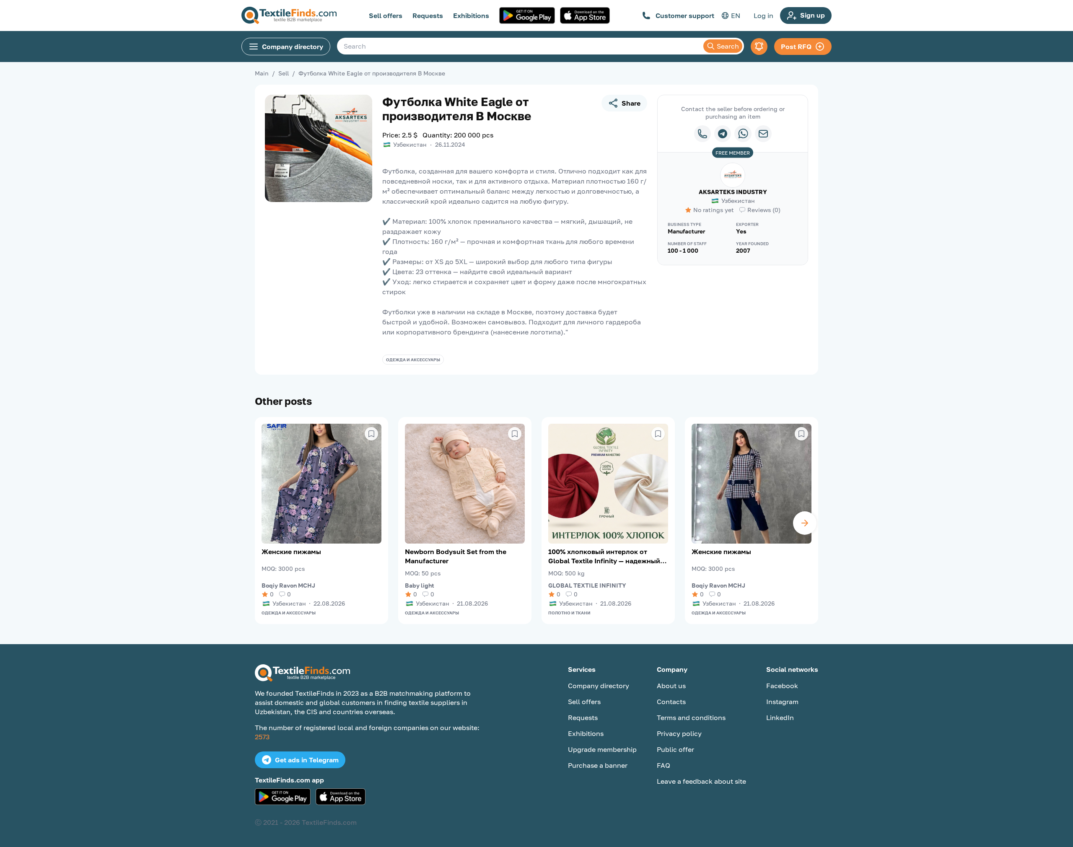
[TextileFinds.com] (289, 15)
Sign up (812, 15)
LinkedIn (780, 717)
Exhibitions (471, 15)
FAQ (663, 765)
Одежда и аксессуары (413, 359)
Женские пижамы (291, 551)
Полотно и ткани (569, 612)
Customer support (685, 15)
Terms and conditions (691, 717)
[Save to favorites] (371, 433)
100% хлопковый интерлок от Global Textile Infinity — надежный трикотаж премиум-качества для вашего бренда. (604, 556)
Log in (763, 15)
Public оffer (675, 749)
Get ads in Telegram (307, 760)
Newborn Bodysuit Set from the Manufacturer (455, 556)
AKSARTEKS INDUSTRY (733, 191)
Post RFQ (796, 46)
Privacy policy (679, 733)
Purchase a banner (597, 765)
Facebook (782, 685)
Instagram (782, 701)
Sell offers (385, 15)
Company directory (292, 46)
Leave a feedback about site (701, 781)
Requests (427, 15)
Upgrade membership (602, 749)
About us (671, 685)
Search (728, 46)
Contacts (671, 701)
